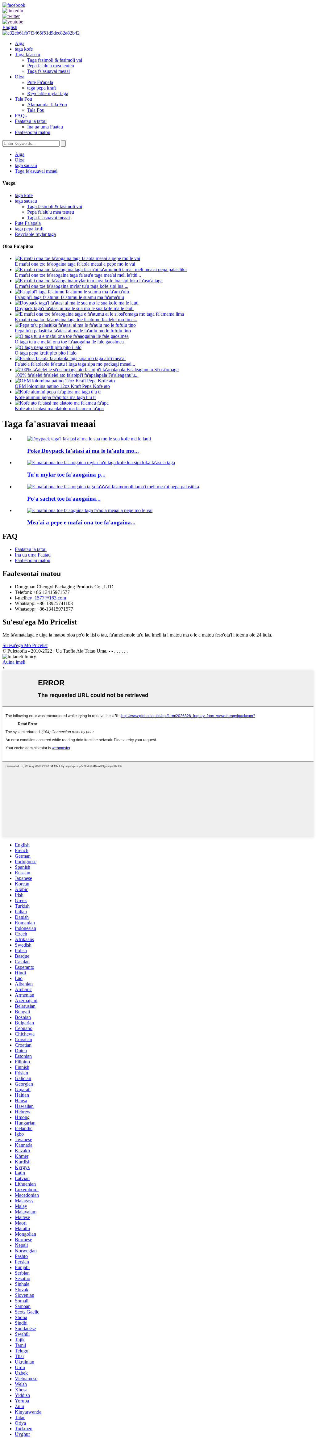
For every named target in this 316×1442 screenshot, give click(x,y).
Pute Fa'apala (40, 82)
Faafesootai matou (32, 132)
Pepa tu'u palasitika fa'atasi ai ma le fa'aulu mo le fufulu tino (73, 330)
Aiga (19, 43)
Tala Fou (23, 99)
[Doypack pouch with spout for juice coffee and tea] (89, 438)
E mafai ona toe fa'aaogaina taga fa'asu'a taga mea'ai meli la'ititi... (78, 275)
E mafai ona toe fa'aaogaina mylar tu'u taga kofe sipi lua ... (71, 286)
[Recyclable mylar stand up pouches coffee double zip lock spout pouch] (101, 462)
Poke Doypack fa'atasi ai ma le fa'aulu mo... (83, 451)
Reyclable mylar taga (47, 93)
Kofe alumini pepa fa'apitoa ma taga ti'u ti (55, 397)
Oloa (19, 76)
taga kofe (24, 49)
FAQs (21, 115)
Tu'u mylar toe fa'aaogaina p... (66, 474)
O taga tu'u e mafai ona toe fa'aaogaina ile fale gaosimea (69, 341)
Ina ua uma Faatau (45, 126)
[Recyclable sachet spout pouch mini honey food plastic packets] (113, 486)
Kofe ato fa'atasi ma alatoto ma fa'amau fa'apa (59, 408)
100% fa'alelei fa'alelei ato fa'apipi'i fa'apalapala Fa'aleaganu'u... (77, 375)
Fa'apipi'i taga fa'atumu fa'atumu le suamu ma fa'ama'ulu (69, 297)
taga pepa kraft (41, 87)
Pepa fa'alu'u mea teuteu (50, 65)
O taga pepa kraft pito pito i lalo (46, 352)
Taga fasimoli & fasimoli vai (54, 60)
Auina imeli (13, 662)
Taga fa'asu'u (27, 54)
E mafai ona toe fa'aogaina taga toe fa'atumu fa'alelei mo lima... (76, 319)
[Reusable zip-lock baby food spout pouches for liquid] (89, 510)
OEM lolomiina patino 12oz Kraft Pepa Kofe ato (62, 386)
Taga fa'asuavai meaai (48, 71)
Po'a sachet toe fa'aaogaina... (64, 498)
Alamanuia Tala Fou (47, 104)
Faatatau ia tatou (31, 121)
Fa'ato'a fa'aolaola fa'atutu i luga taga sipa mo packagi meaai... (75, 364)
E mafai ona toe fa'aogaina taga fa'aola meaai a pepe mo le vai (75, 264)
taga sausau (26, 165)
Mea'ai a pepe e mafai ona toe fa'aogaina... (81, 522)
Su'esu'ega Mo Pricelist (25, 645)
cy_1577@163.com (46, 597)
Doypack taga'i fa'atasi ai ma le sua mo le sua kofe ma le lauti (74, 308)
